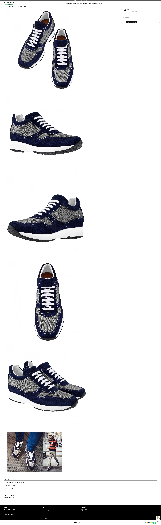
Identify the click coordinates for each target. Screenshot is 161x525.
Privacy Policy (83, 513)
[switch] (158, 521)
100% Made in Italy (46, 510)
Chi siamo (45, 509)
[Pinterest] (79, 522)
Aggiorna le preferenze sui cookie (86, 515)
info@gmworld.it (7, 512)
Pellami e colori (46, 511)
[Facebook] (75, 522)
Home (4, 6)
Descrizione (7, 479)
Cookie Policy (83, 514)
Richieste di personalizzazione (125, 17)
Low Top (21, 6)
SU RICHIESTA (89, 3)
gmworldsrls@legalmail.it (9, 514)
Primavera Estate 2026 (69, 3)
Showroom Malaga (46, 517)
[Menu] (159, 516)
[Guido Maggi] (9, 3)
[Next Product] (160, 8)
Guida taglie (83, 512)
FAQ (81, 511)
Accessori (84, 3)
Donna (81, 3)
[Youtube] (77, 522)
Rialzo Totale (123, 14)
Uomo (63, 3)
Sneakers (17, 6)
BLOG (99, 3)
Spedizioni (82, 510)
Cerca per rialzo (75, 3)
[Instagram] (76, 522)
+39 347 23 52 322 (82, 0)
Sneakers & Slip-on (12, 6)
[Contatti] (86, 0)
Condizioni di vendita (84, 509)
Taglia (142, 14)
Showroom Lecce (46, 516)
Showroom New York (47, 518)
